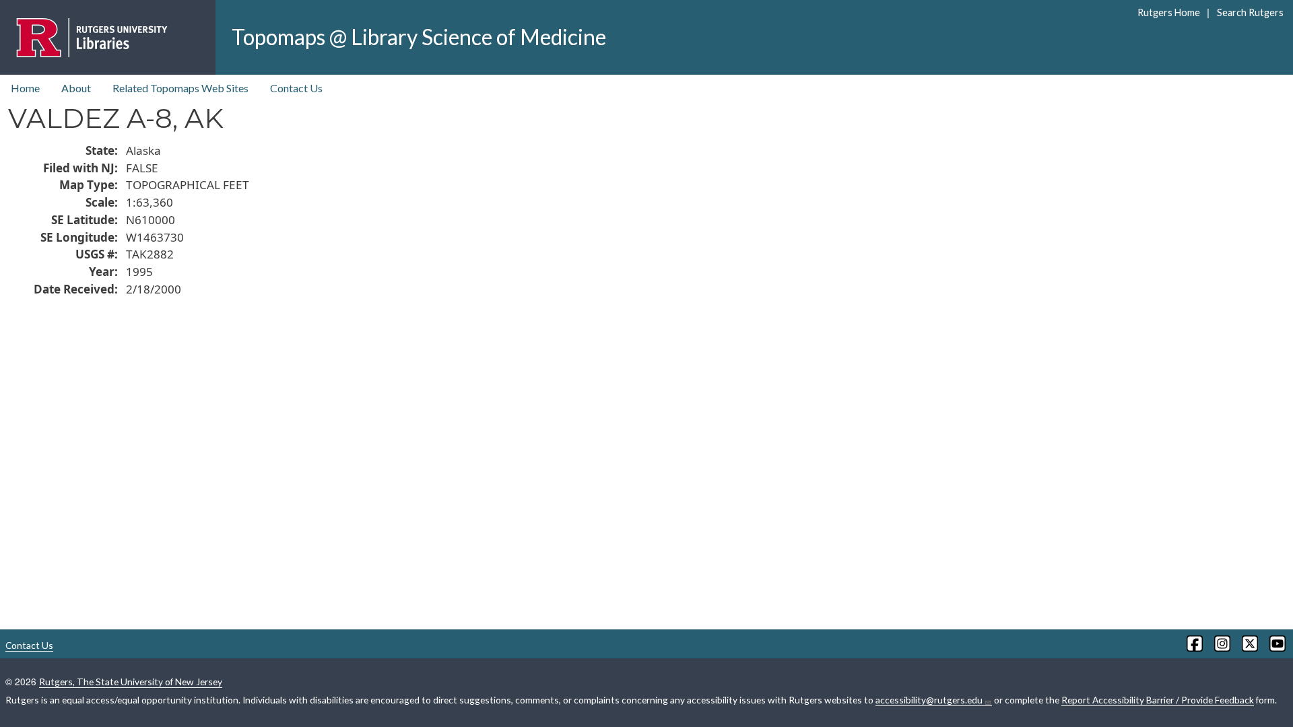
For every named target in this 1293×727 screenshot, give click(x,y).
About (76, 87)
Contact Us (296, 87)
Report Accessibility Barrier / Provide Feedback (1157, 699)
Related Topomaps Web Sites (180, 87)
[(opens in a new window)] (1193, 643)
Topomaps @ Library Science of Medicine (419, 37)
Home (25, 87)
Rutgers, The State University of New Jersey (130, 681)
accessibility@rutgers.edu (929, 699)
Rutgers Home (1168, 12)
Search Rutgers (1250, 12)
